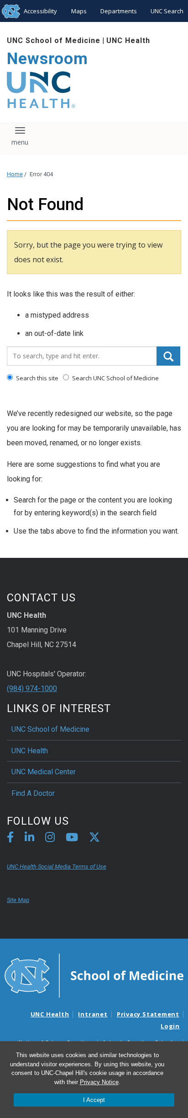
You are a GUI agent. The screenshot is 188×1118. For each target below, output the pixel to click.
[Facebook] (10, 838)
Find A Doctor (33, 793)
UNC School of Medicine (53, 40)
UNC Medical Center (43, 771)
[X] (94, 838)
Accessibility (40, 11)
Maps (79, 11)
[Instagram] (50, 838)
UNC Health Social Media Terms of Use (56, 866)
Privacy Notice (99, 1082)
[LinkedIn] (29, 838)
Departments (118, 11)
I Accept (94, 1099)
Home (15, 174)
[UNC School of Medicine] (94, 975)
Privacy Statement (148, 1014)
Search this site (36, 378)
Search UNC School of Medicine (115, 378)
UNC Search (167, 11)
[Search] (168, 356)
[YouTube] (72, 838)
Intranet (92, 1014)
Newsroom (47, 58)
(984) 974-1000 (32, 688)
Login (170, 1026)
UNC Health (128, 40)
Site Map (18, 900)
